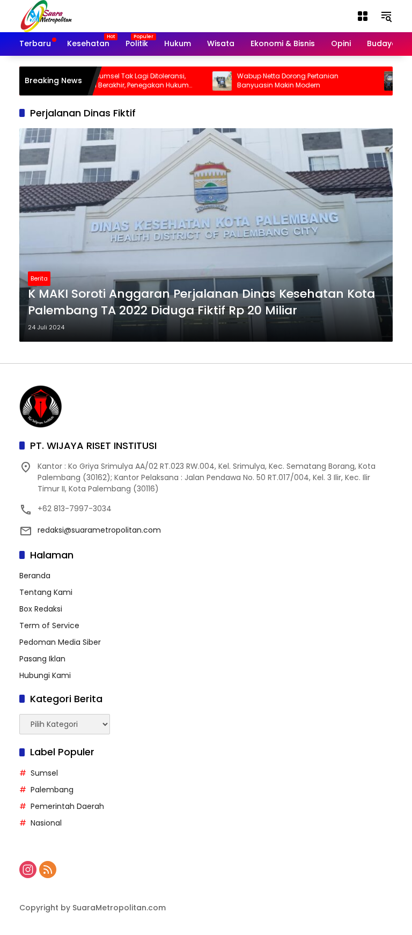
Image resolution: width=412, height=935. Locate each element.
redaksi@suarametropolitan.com (99, 530)
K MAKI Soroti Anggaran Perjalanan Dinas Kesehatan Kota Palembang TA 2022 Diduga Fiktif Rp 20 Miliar (201, 302)
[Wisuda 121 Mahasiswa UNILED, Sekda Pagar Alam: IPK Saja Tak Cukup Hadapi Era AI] (378, 81)
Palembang (52, 789)
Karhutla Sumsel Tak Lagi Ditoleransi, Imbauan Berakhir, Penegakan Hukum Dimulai (112, 81)
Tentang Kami (45, 592)
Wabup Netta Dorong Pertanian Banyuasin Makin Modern (272, 81)
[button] (386, 16)
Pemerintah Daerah (67, 806)
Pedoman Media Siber (60, 642)
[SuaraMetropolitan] (46, 15)
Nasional (46, 823)
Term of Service (49, 625)
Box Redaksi (40, 608)
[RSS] (47, 869)
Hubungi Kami (45, 675)
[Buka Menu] (362, 16)
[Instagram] (27, 869)
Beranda (34, 575)
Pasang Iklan (42, 658)
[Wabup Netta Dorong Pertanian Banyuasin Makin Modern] (207, 81)
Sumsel (44, 773)
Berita (39, 278)
